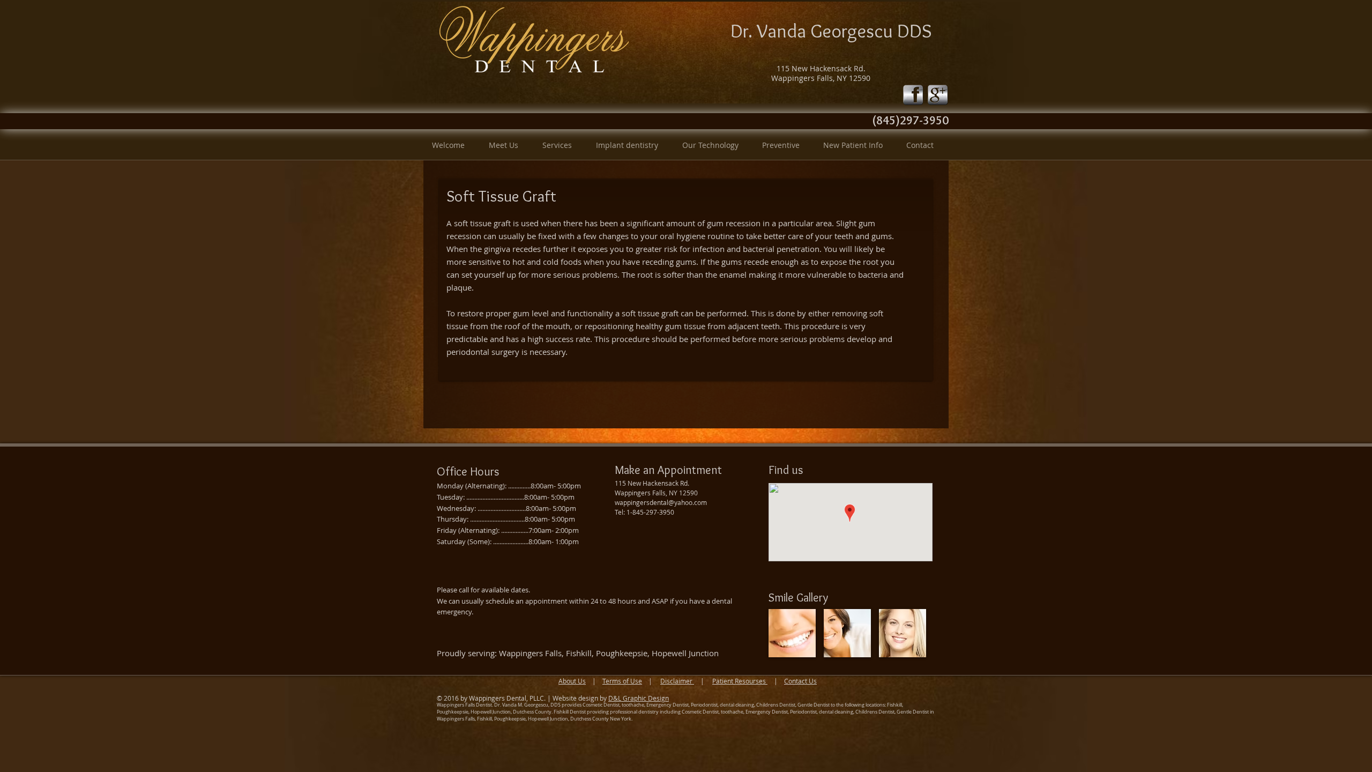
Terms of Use (622, 681)
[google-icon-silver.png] (938, 95)
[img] (792, 633)
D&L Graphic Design (638, 698)
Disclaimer (677, 681)
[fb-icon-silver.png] (913, 95)
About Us (572, 681)
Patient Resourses (739, 681)
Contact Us (800, 681)
